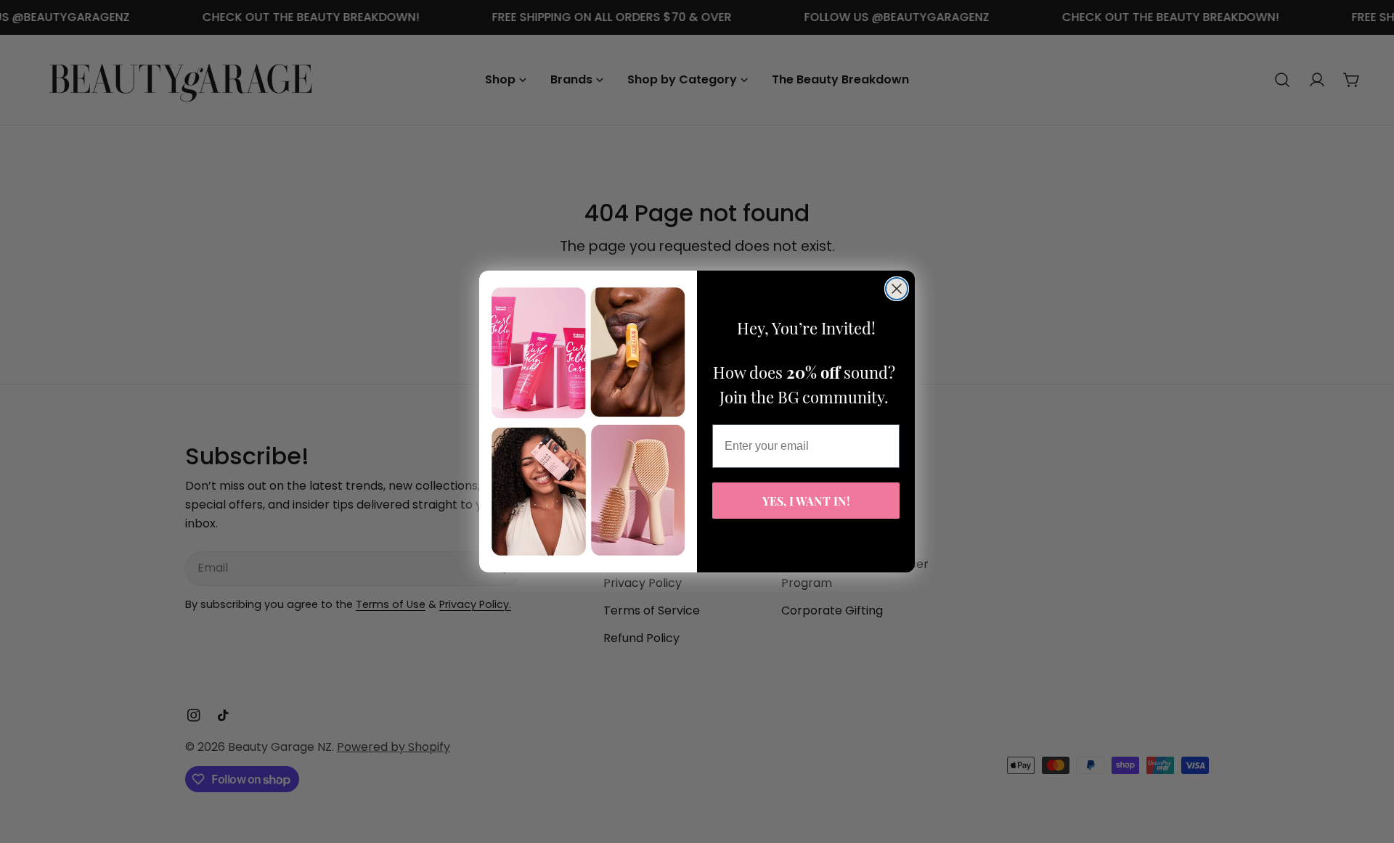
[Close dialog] (897, 289)
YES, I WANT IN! (806, 500)
